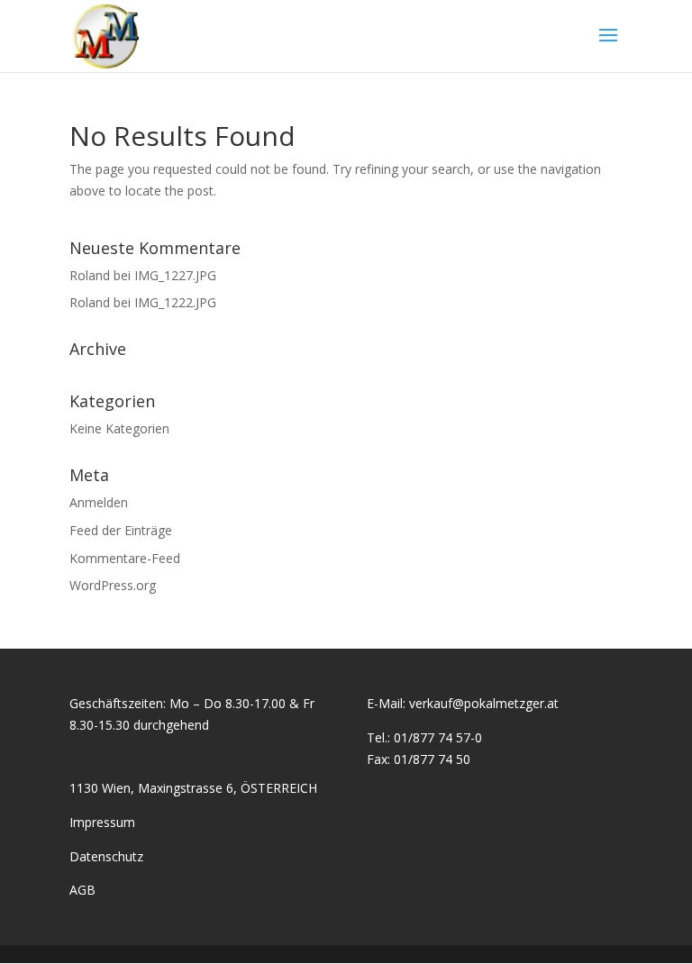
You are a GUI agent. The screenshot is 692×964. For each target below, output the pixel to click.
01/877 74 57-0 (438, 737)
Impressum (102, 822)
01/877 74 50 (432, 759)
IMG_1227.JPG (175, 275)
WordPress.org (112, 585)
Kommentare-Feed (124, 558)
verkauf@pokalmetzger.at (484, 703)
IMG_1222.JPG (175, 302)
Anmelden (98, 502)
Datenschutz (106, 856)
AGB (82, 889)
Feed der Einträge (120, 530)
